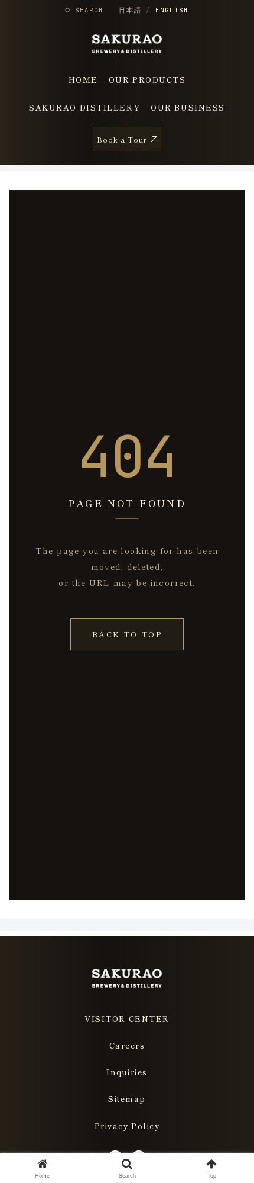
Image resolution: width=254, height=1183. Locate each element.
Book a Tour (122, 139)
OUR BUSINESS (188, 107)
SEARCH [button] (89, 10)
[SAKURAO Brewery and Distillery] (127, 44)
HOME (83, 79)
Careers (127, 1045)
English (171, 10)
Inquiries (127, 1072)
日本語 (130, 10)
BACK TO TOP (127, 634)
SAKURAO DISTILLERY (84, 107)
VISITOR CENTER (127, 1018)
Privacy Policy (127, 1126)
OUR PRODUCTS (147, 79)
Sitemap (127, 1098)
